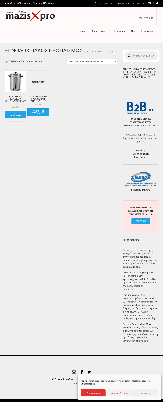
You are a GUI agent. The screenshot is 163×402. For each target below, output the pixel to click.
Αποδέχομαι (93, 392)
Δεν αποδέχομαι (119, 392)
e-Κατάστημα (118, 31)
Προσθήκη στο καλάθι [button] (15, 114)
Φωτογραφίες (98, 31)
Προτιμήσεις (145, 392)
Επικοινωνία (147, 31)
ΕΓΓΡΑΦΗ (141, 221)
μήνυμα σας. (133, 266)
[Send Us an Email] (149, 3)
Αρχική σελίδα (82, 51)
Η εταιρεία (80, 31)
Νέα (133, 31)
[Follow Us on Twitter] (157, 3)
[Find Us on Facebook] (153, 3)
